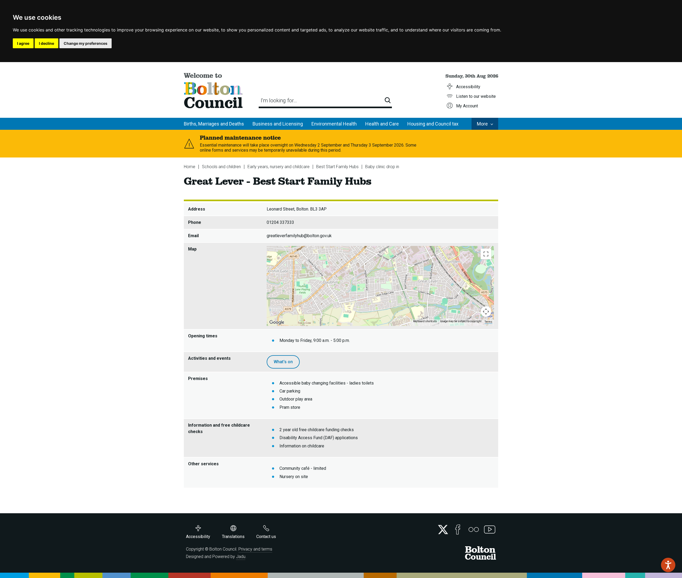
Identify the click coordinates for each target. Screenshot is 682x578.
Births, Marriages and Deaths (214, 124)
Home (189, 166)
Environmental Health (334, 124)
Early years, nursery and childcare (278, 166)
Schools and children (221, 166)
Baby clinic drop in (382, 166)
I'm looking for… (279, 100)
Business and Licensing (278, 124)
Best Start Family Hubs (337, 166)
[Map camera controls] (486, 311)
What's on (283, 361)
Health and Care (382, 124)
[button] (380, 283)
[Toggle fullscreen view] (486, 254)
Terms (488, 321)
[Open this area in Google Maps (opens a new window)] (277, 322)
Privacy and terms (255, 549)
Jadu (240, 556)
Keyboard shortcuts (425, 321)
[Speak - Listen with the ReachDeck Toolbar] (668, 565)
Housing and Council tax (432, 124)
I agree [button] (23, 43)
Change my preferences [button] (85, 43)
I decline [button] (46, 43)
